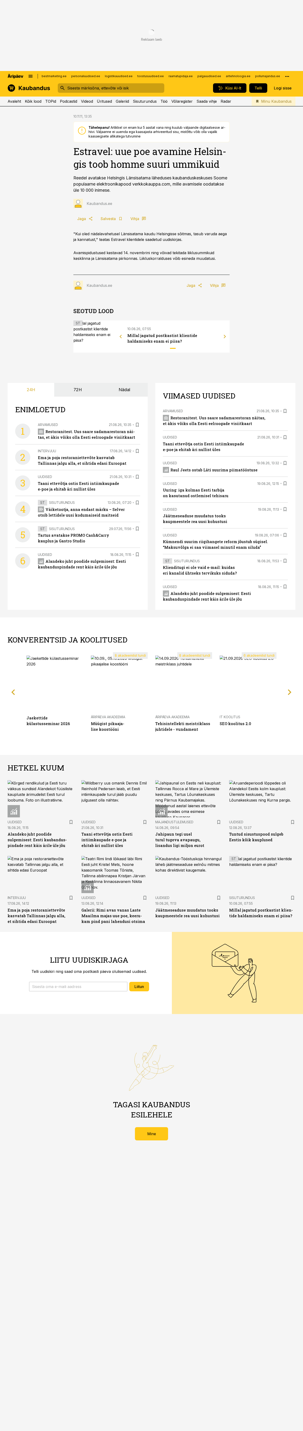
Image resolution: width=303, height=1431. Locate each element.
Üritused (104, 101)
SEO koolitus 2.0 (235, 723)
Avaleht (14, 101)
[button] (78, 986)
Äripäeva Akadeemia (108, 717)
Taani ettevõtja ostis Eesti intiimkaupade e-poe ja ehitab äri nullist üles (107, 840)
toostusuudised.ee (150, 76)
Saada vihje (206, 101)
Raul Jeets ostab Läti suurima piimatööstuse (214, 469)
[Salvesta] (137, 425)
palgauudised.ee (209, 76)
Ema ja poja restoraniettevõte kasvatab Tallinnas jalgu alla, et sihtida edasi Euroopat (36, 916)
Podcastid (68, 101)
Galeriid (122, 101)
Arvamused (48, 425)
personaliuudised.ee (85, 76)
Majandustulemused (174, 822)
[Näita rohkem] (287, 76)
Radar (226, 101)
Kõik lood (33, 101)
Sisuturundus (145, 101)
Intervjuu (47, 451)
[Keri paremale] (225, 336)
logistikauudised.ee (119, 76)
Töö (164, 101)
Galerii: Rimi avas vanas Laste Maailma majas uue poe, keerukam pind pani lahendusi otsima (113, 916)
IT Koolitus (230, 717)
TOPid (50, 101)
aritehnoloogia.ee (238, 76)
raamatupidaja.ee (181, 76)
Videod (87, 101)
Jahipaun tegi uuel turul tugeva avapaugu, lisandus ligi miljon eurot (179, 840)
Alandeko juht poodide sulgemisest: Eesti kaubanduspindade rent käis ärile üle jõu (37, 840)
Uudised (45, 477)
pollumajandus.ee (267, 76)
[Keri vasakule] (120, 336)
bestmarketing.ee (54, 76)
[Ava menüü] (30, 76)
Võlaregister (182, 101)
